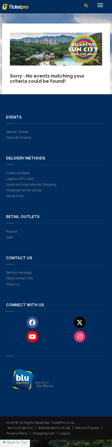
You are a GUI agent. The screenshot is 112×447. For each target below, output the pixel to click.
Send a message (19, 272)
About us (13, 284)
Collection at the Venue (23, 190)
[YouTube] (32, 336)
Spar (9, 237)
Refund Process (87, 428)
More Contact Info (19, 278)
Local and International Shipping (31, 184)
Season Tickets (17, 132)
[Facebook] (32, 322)
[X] (80, 322)
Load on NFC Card (20, 179)
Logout (65, 433)
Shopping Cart (44, 433)
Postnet (11, 231)
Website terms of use (54, 428)
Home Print (14, 196)
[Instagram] (80, 336)
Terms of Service (20, 428)
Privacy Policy (17, 433)
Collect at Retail (18, 173)
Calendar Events (18, 137)
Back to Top (16, 442)
